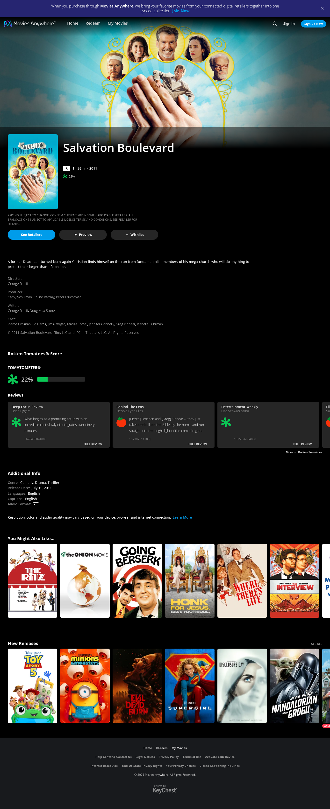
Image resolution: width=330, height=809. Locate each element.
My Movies (118, 23)
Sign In (289, 23)
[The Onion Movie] (85, 581)
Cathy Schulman (20, 297)
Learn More (182, 517)
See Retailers (31, 234)
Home (72, 23)
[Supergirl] (190, 686)
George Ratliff (18, 283)
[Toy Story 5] (32, 686)
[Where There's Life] (242, 581)
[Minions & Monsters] (85, 686)
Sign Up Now (313, 24)
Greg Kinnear (125, 324)
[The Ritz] (32, 581)
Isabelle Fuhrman (150, 324)
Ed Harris (39, 324)
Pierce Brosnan (19, 324)
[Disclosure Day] (242, 686)
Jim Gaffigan (56, 324)
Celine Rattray (44, 297)
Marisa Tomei (77, 324)
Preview (85, 234)
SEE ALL (316, 644)
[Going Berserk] (137, 581)
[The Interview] (294, 581)
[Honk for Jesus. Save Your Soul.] (190, 581)
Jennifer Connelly (101, 324)
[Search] (275, 24)
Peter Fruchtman (68, 297)
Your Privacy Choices (181, 766)
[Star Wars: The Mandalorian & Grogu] (294, 686)
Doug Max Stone (42, 310)
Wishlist (137, 234)
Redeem (93, 23)
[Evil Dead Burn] (137, 686)
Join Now (181, 11)
